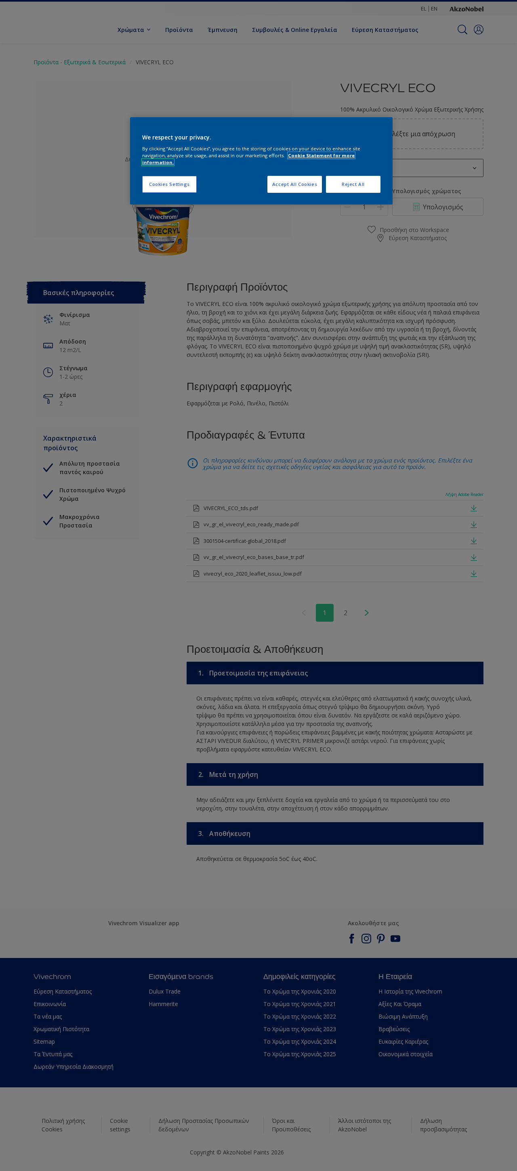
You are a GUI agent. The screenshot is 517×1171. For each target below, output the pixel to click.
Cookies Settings (169, 184)
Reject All (353, 184)
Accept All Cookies (294, 184)
